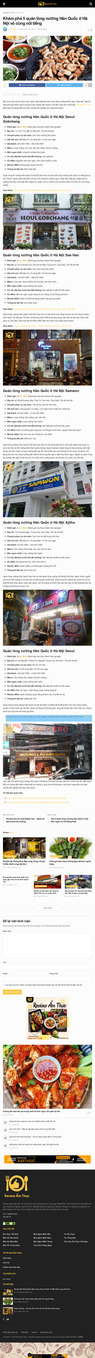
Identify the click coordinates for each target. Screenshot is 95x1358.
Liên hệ (6, 1262)
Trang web (53, 973)
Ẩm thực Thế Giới (10, 1234)
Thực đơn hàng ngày (43, 1245)
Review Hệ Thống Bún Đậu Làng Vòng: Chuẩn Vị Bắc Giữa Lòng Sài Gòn (24, 862)
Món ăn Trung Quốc (11, 1245)
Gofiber (80, 1337)
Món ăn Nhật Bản (10, 1241)
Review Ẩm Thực (8, 12)
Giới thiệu (7, 1258)
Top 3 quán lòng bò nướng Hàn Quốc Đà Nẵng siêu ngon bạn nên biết (38, 802)
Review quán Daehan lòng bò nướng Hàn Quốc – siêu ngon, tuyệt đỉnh (44, 309)
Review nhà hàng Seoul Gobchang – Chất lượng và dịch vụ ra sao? (43, 190)
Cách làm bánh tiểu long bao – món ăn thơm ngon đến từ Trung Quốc (35, 1136)
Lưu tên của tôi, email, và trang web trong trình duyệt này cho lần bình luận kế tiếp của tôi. (44, 985)
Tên (5, 962)
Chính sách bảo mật (11, 1267)
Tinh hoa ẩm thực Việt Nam (76, 1241)
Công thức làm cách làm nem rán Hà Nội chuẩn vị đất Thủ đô (32, 1121)
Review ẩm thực (46, 1332)
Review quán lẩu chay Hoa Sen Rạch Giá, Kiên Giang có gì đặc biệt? (78, 892)
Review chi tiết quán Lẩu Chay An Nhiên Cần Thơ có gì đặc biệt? (46, 892)
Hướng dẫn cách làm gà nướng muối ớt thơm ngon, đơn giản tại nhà (31, 1111)
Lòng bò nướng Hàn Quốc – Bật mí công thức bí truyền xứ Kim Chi (42, 325)
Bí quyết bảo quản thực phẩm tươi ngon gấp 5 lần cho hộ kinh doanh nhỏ (15, 879)
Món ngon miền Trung (43, 1241)
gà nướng (7, 1279)
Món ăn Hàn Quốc (10, 1238)
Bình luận (8, 931)
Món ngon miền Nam (42, 1238)
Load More (47, 908)
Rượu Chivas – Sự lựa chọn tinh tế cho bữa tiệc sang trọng (37, 1308)
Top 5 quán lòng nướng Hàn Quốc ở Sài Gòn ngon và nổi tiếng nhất (36, 798)
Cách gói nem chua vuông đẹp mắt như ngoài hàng (70, 862)
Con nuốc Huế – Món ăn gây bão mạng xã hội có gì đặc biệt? (32, 1129)
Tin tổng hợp (70, 1238)
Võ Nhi (13, 29)
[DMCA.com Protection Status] (9, 1223)
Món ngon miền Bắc (42, 1234)
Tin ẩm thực (20, 12)
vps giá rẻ (7, 1216)
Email (6, 973)
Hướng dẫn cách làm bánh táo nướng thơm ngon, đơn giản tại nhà (34, 1144)
